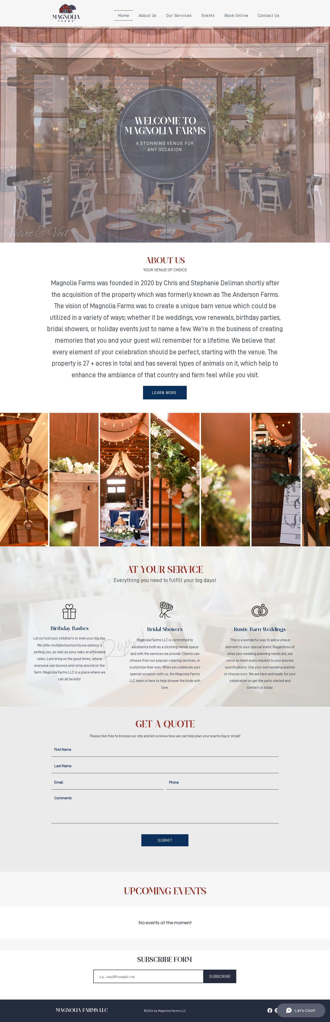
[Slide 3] (165, 230)
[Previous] (26, 134)
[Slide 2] (160, 230)
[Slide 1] (156, 230)
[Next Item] (321, 483)
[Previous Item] (8, 483)
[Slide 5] (173, 230)
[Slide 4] (169, 230)
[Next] (303, 134)
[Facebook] (269, 1010)
